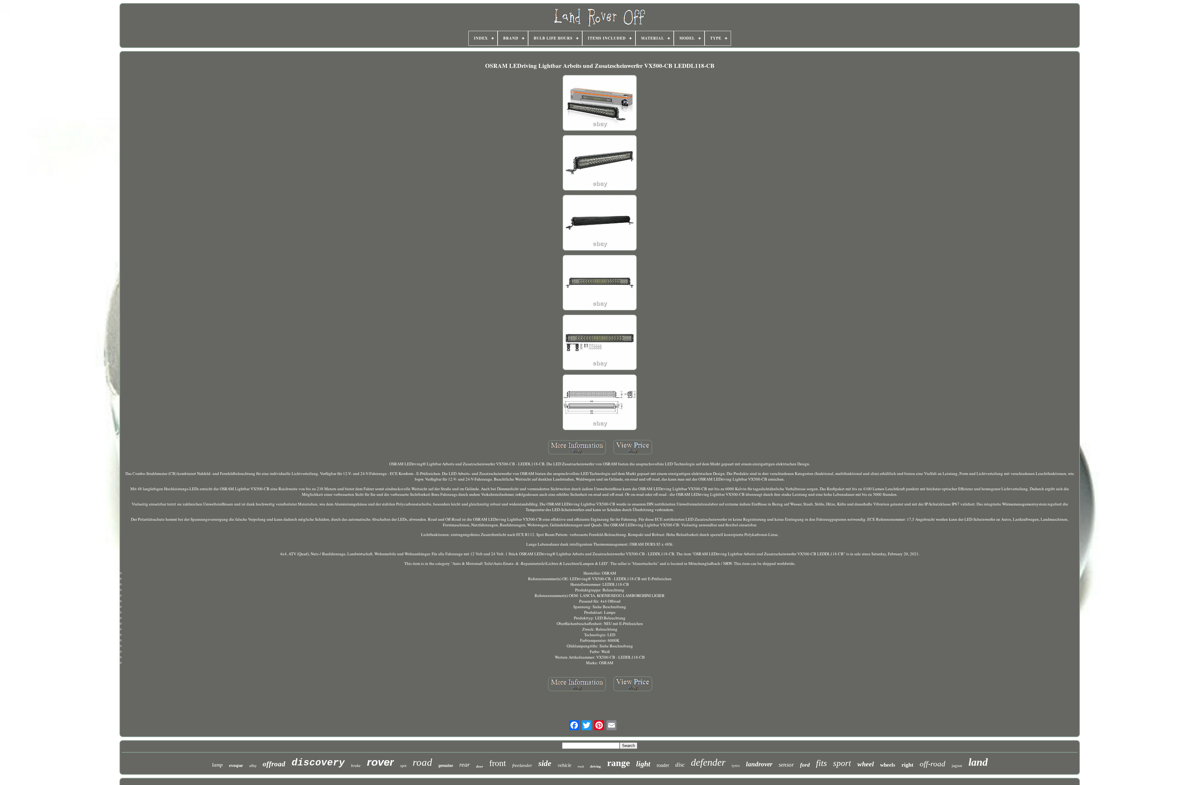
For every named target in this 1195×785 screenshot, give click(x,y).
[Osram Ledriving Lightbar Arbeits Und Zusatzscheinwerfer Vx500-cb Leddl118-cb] (599, 103)
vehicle (564, 765)
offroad (274, 764)
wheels (887, 765)
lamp (217, 765)
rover (380, 762)
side (544, 763)
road (422, 762)
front (497, 763)
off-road (932, 763)
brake (356, 765)
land (978, 762)
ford (805, 765)
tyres (736, 765)
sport (842, 763)
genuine (445, 765)
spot (403, 766)
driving (595, 766)
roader (663, 765)
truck (581, 766)
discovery (318, 762)
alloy (252, 766)
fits (821, 763)
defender (708, 762)
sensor (786, 764)
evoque (236, 765)
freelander (522, 765)
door (479, 766)
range (618, 763)
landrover (759, 764)
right (907, 765)
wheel (865, 764)
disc (680, 764)
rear (464, 764)
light (643, 764)
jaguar (957, 765)
